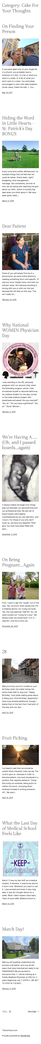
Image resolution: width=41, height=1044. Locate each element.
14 (10, 1011)
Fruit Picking (14, 738)
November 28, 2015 (10, 626)
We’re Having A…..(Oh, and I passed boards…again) (19, 442)
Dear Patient (14, 226)
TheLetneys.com (9, 1030)
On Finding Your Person (18, 29)
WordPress (25, 1036)
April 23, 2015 (7, 713)
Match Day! (13, 929)
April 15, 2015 (7, 798)
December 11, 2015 (9, 534)
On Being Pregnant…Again (18, 562)
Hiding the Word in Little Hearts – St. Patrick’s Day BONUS (18, 125)
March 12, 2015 (8, 904)
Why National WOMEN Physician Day (20, 330)
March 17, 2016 (8, 201)
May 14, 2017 (7, 92)
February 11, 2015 (9, 989)
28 (4, 651)
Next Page (33, 1011)
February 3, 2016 (8, 412)
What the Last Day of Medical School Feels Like (20, 828)
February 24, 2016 (9, 300)
